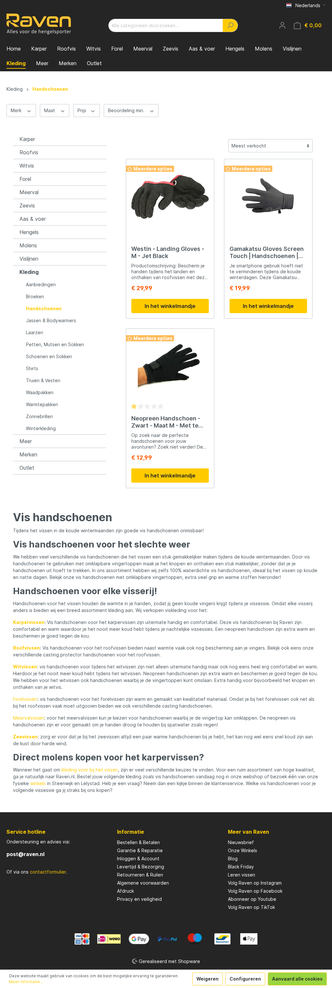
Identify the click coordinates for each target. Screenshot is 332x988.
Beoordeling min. (127, 110)
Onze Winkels (242, 850)
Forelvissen (25, 699)
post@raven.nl (25, 854)
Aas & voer (32, 219)
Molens (28, 245)
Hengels (29, 232)
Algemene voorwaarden (143, 883)
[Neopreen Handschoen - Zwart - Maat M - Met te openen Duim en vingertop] (170, 366)
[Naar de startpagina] (38, 24)
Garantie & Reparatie (140, 850)
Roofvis (28, 152)
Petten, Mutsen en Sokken (55, 344)
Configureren (245, 979)
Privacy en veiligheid (139, 899)
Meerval (29, 192)
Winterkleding (41, 428)
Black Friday (241, 866)
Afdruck (125, 891)
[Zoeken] (230, 25)
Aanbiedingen (41, 284)
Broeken (35, 296)
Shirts (32, 368)
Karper (27, 139)
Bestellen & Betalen (138, 842)
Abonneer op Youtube (252, 899)
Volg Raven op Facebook (255, 891)
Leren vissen (241, 874)
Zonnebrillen (39, 416)
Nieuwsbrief (241, 842)
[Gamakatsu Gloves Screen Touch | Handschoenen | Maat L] (268, 196)
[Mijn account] (282, 25)
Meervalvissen (28, 718)
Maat (50, 110)
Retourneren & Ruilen (140, 874)
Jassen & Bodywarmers (51, 320)
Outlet (26, 468)
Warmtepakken (42, 404)
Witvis (26, 165)
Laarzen (34, 332)
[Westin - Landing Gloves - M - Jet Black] (170, 196)
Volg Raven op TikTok (251, 907)
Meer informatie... (26, 981)
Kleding (29, 272)
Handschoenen (44, 308)
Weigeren (207, 979)
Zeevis (27, 205)
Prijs (82, 110)
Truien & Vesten (43, 380)
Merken (28, 454)
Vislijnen (28, 258)
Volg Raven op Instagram (255, 883)
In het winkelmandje (170, 306)
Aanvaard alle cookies (297, 979)
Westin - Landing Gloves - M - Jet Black (167, 252)
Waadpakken (39, 392)
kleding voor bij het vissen (89, 769)
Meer (25, 441)
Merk (17, 110)
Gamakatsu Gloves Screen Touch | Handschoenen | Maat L (267, 252)
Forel (25, 179)
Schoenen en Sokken (49, 356)
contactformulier (48, 872)
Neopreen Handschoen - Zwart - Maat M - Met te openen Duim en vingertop (169, 422)
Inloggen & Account (138, 858)
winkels (38, 783)
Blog (233, 858)
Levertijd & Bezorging (140, 866)
